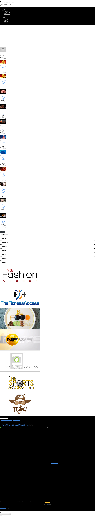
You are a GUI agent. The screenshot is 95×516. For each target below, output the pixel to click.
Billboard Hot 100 (16, 420)
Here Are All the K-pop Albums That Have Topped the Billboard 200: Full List (14, 424)
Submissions (6, 22)
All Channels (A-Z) (7, 12)
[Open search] (1, 515)
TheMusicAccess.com (7, 2)
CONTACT (4, 24)
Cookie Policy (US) (7, 20)
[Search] (10, 514)
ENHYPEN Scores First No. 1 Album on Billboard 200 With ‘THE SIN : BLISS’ (15, 425)
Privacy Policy (6, 21)
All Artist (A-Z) (6, 11)
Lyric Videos (6, 16)
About (5, 18)
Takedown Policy (6, 23)
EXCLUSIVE (4, 7)
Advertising (6, 19)
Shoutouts (5, 9)
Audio (5, 13)
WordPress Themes (3, 508)
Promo (5, 8)
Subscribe (2, 231)
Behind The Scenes (7, 14)
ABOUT (3, 17)
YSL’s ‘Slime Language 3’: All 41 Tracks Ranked (10, 423)
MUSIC (3, 10)
